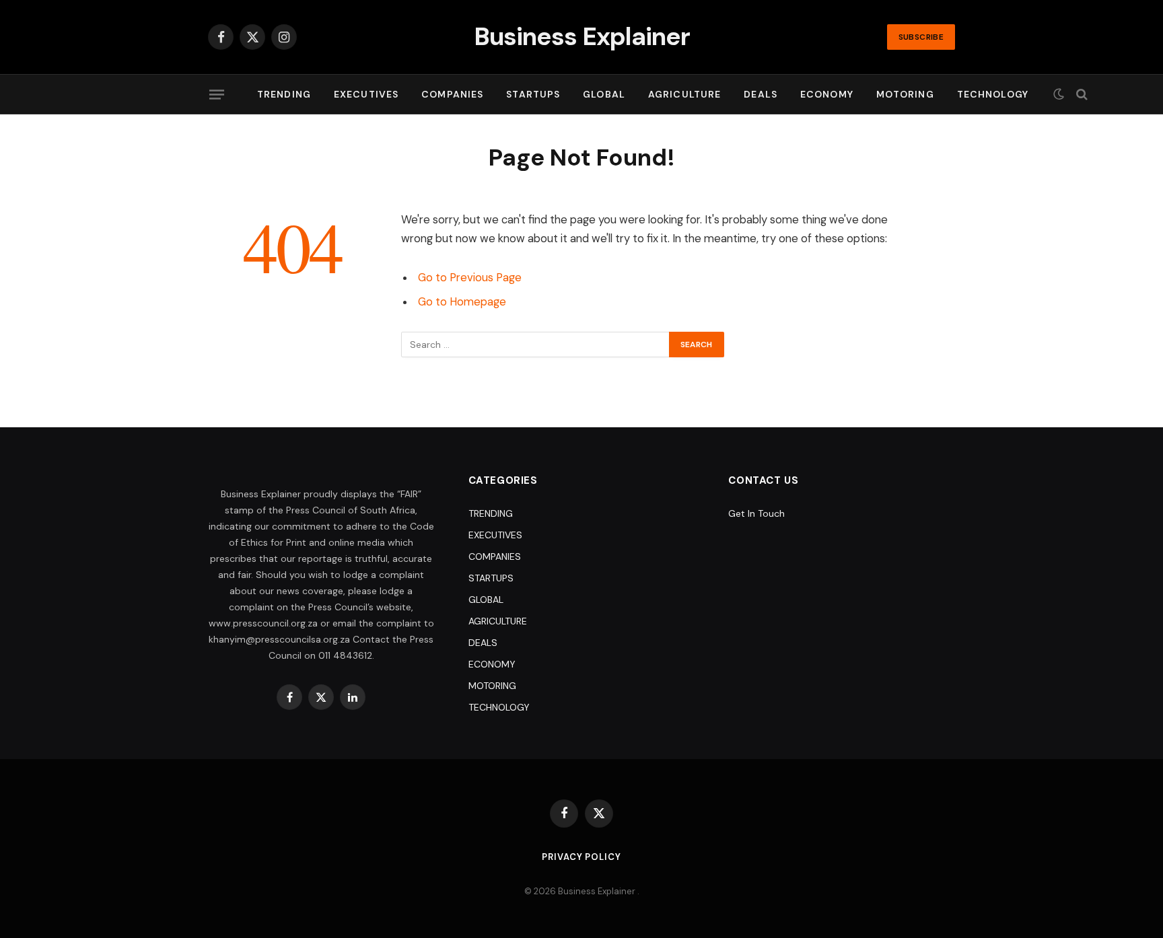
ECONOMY (826, 94)
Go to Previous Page (470, 277)
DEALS (760, 94)
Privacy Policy (581, 857)
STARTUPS (533, 94)
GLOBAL (604, 94)
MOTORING (905, 94)
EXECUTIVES (366, 94)
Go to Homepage (462, 302)
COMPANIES (452, 94)
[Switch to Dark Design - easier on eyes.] (1058, 94)
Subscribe (921, 37)
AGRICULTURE (684, 94)
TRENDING (284, 94)
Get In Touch (756, 513)
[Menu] (216, 94)
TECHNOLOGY (992, 94)
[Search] (1080, 94)
